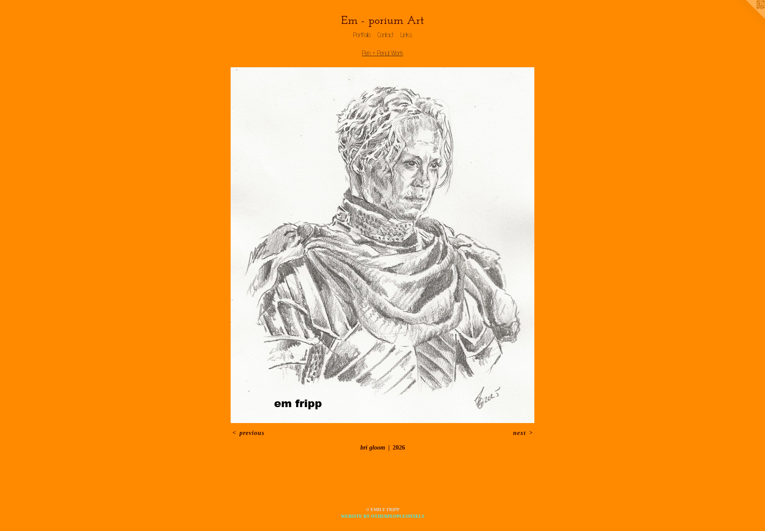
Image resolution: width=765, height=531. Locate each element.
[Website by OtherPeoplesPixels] (747, 17)
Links (406, 35)
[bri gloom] (382, 245)
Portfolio (362, 35)
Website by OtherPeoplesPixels (383, 516)
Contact (386, 35)
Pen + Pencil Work (382, 53)
